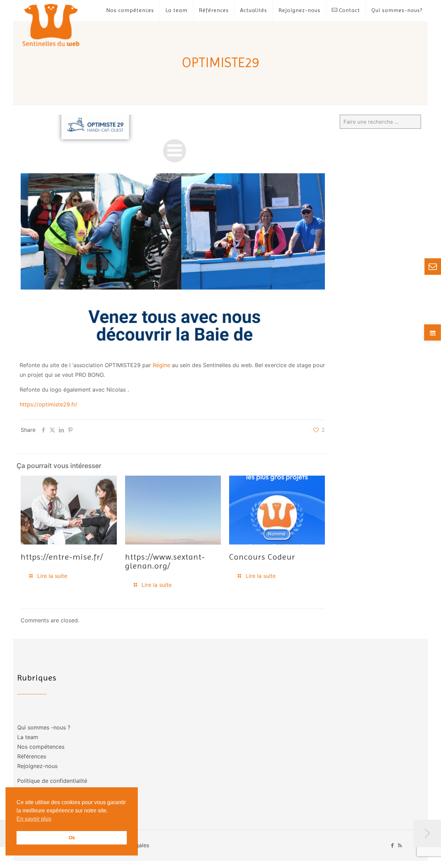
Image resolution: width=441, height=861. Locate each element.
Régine (161, 365)
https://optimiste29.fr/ (48, 404)
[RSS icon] (399, 845)
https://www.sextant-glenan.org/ (165, 561)
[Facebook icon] (392, 845)
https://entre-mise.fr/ (62, 557)
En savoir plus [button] (34, 819)
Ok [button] (72, 837)
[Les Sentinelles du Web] (51, 24)
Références (31, 756)
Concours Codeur (262, 557)
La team (27, 737)
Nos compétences (40, 746)
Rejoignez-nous (37, 766)
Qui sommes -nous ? (43, 727)
